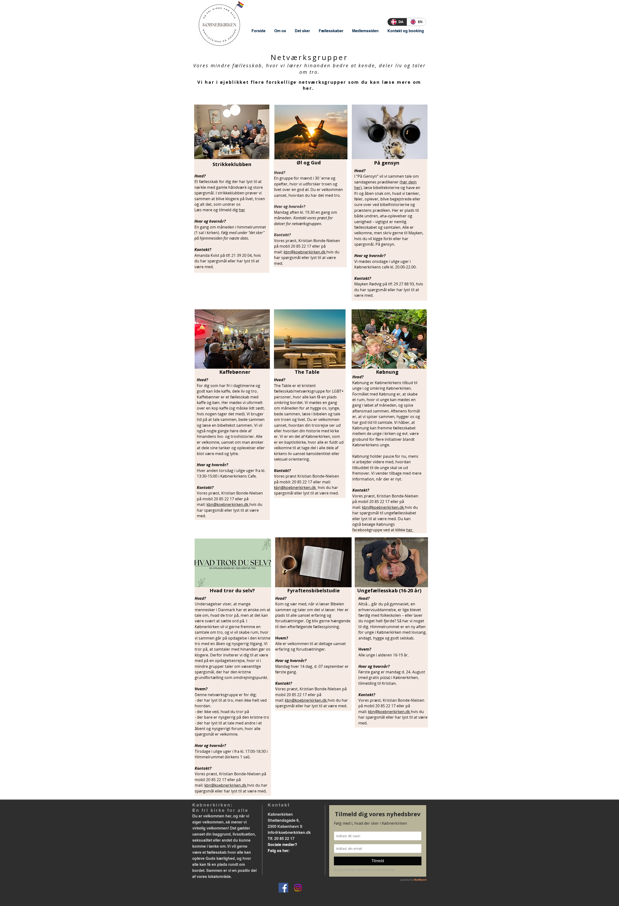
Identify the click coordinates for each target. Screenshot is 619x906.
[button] (280, 30)
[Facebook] (283, 887)
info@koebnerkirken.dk (289, 832)
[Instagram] (298, 887)
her (242, 210)
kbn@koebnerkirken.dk (305, 252)
